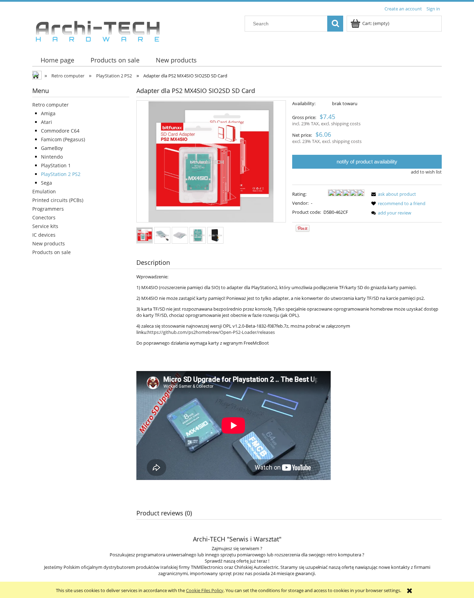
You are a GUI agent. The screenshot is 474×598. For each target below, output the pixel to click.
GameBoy (52, 148)
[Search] (335, 24)
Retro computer (50, 104)
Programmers (48, 208)
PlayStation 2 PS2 (61, 174)
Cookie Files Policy (204, 590)
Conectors (44, 217)
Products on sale (51, 252)
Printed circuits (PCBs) (57, 200)
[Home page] (97, 29)
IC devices (44, 234)
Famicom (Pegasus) (63, 139)
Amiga (48, 113)
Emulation (44, 191)
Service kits (45, 226)
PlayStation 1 (56, 165)
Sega (46, 182)
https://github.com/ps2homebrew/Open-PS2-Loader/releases (211, 332)
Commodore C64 (60, 130)
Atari (46, 122)
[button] (392, 194)
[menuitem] (57, 60)
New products (48, 243)
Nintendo (52, 156)
